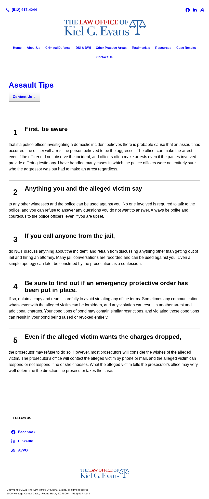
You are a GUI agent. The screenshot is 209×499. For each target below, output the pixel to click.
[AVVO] (201, 9)
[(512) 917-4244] (20, 9)
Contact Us (104, 57)
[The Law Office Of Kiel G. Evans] (104, 474)
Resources (163, 48)
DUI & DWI (83, 48)
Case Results (186, 48)
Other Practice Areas (111, 48)
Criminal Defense (58, 48)
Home (17, 48)
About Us (33, 48)
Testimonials (141, 48)
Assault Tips (31, 85)
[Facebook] (187, 9)
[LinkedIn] (194, 9)
